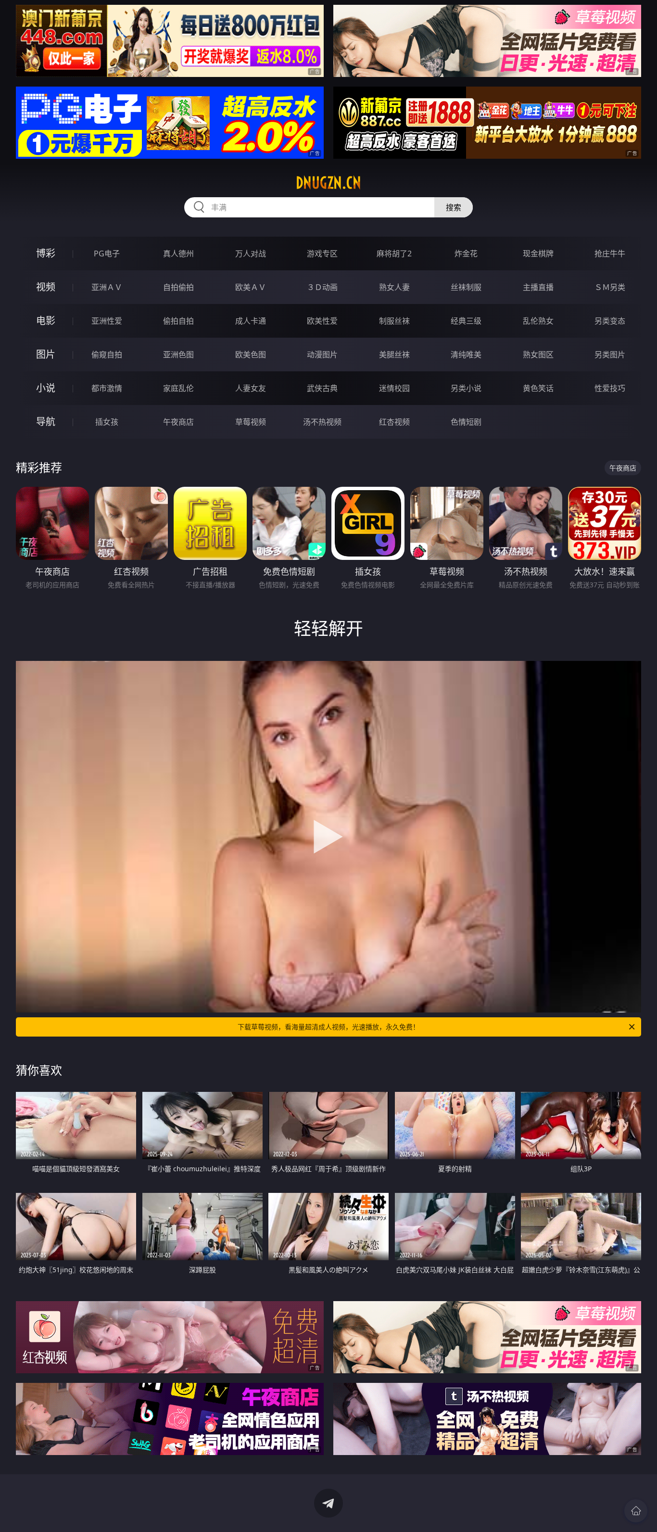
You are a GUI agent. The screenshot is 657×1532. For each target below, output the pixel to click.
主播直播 (538, 287)
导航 (45, 421)
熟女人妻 (394, 287)
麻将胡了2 (394, 253)
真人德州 (178, 253)
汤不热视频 (322, 422)
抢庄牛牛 (609, 253)
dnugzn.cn (328, 182)
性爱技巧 (609, 388)
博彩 (45, 253)
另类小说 (466, 388)
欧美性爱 (322, 321)
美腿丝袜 (394, 354)
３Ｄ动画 (322, 287)
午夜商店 (178, 422)
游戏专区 (322, 253)
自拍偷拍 (178, 287)
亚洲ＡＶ (106, 287)
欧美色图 (250, 354)
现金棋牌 (538, 253)
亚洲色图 (178, 354)
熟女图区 (538, 354)
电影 (45, 320)
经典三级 (466, 321)
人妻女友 (250, 388)
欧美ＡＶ (250, 287)
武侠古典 (322, 388)
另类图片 (609, 354)
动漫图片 (322, 354)
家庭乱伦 (178, 388)
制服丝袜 (394, 321)
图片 (45, 354)
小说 (45, 387)
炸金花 (466, 253)
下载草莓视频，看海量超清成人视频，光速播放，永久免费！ (328, 1026)
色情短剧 (466, 422)
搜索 (453, 207)
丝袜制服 (466, 287)
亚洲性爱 (106, 321)
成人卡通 (250, 321)
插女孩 (106, 422)
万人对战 (250, 253)
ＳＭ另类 (609, 287)
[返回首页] (635, 1510)
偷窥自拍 (106, 354)
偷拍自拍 (178, 321)
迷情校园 (394, 388)
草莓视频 (250, 422)
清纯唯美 (466, 354)
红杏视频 (394, 422)
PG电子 (107, 253)
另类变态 (609, 321)
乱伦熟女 (538, 321)
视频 (45, 286)
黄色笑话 (538, 388)
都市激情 (106, 388)
